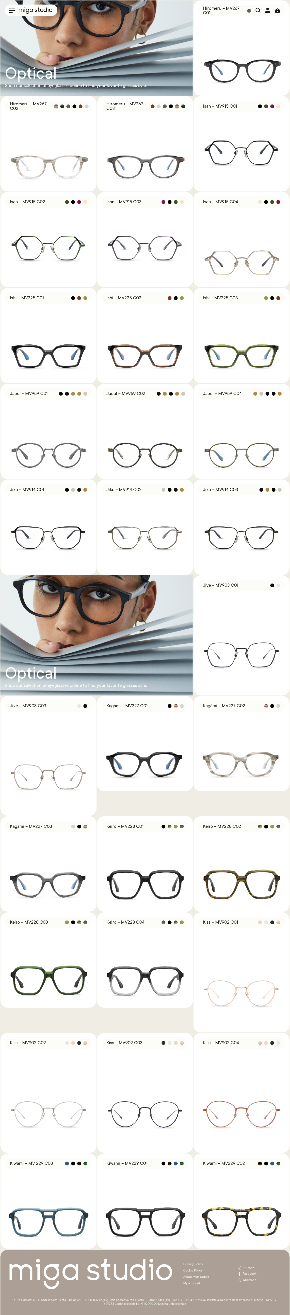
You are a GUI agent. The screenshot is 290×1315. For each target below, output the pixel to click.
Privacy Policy (193, 1264)
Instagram (249, 1267)
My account (191, 1283)
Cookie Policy (193, 1271)
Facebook (249, 1274)
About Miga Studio (196, 1277)
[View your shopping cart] (277, 10)
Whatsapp (249, 1280)
